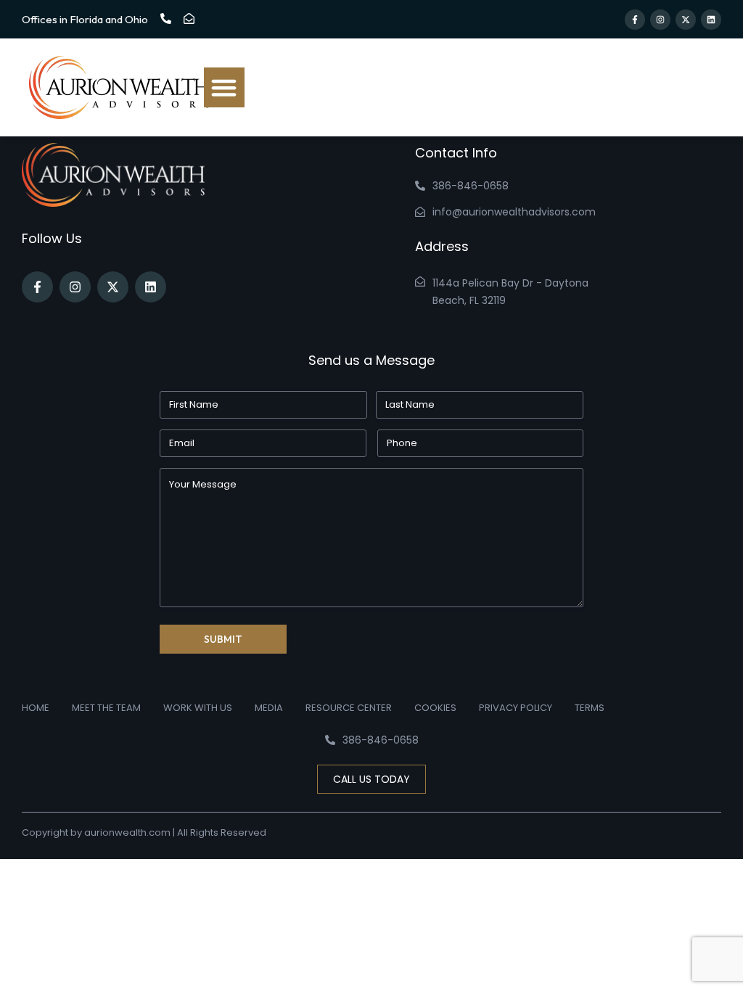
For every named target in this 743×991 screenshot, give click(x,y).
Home (35, 708)
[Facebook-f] (635, 19)
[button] (224, 87)
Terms (589, 708)
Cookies (435, 708)
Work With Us (197, 708)
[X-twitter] (686, 19)
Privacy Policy (515, 708)
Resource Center (348, 708)
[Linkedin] (711, 19)
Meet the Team (106, 708)
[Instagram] (660, 19)
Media (269, 708)
